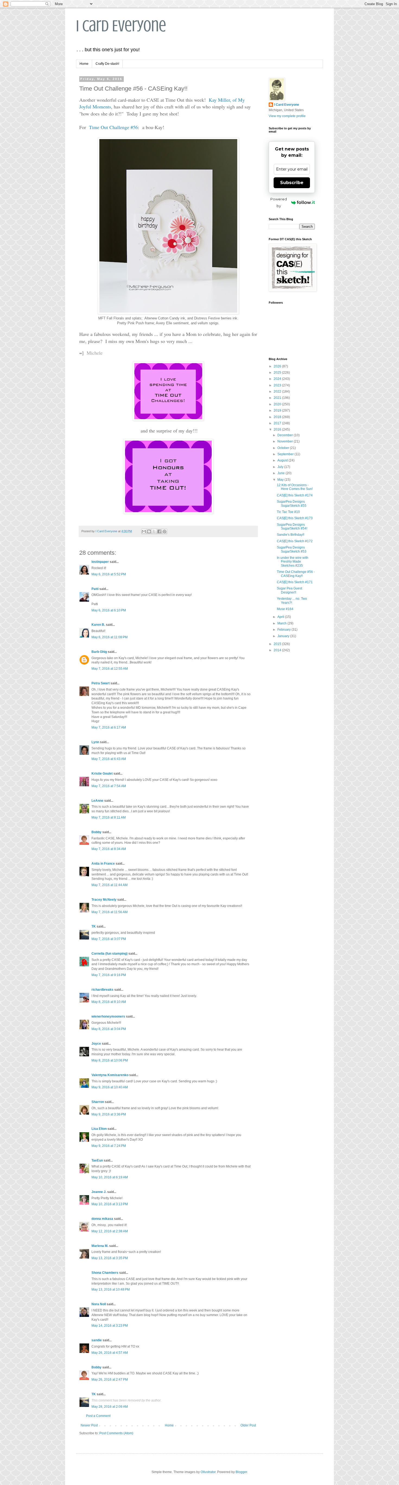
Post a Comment (98, 1416)
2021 (278, 398)
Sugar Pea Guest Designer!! (289, 590)
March (282, 623)
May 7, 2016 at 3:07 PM (108, 939)
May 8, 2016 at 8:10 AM (108, 1002)
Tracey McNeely (103, 900)
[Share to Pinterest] (164, 531)
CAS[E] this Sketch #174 (295, 495)
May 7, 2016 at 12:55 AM (109, 669)
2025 (278, 372)
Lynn (95, 742)
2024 (278, 379)
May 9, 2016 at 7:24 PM (108, 1146)
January (283, 636)
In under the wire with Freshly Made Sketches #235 (292, 561)
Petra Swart (100, 683)
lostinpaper (100, 562)
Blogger (241, 1472)
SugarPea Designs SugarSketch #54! (292, 526)
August (283, 460)
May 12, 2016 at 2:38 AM (109, 1231)
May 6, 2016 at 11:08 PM (109, 637)
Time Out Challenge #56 (113, 127)
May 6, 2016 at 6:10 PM (108, 610)
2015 (278, 644)
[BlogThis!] (149, 531)
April (281, 617)
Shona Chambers (104, 1273)
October (283, 448)
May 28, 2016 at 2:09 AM (109, 1407)
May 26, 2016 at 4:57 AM (109, 1353)
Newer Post (89, 1425)
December (285, 435)
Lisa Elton (99, 1129)
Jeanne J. (99, 1192)
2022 (278, 391)
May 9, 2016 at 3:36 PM (108, 1114)
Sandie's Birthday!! (290, 535)
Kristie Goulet (102, 773)
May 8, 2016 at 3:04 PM (108, 1029)
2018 (278, 417)
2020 (278, 404)
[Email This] (144, 531)
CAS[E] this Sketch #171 (295, 582)
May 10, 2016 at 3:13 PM (109, 1204)
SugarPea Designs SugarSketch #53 (291, 549)
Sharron (97, 1102)
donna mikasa (102, 1219)
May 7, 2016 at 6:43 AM (108, 759)
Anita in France (103, 863)
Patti (95, 589)
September (285, 454)
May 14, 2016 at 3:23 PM (109, 1325)
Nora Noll (98, 1304)
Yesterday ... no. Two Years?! (292, 600)
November (285, 441)
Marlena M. (99, 1246)
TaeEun (97, 1160)
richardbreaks (102, 990)
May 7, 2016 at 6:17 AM (108, 727)
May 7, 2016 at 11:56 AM (109, 912)
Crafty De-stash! (107, 64)
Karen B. (98, 625)
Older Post (248, 1425)
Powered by (278, 202)
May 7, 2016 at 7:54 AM (108, 786)
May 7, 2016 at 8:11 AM (108, 817)
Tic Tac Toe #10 (288, 512)
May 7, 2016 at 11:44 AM (109, 885)
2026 (278, 366)
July (280, 467)
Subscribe (291, 182)
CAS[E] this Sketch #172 (295, 541)
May (280, 480)
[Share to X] (154, 531)
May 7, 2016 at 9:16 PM (108, 975)
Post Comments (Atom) (116, 1433)
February (284, 629)
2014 (278, 650)
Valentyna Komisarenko (109, 1075)
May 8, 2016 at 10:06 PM (109, 1060)
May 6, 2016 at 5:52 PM (108, 574)
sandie (96, 1340)
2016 (278, 429)
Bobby (96, 832)
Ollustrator (208, 1472)
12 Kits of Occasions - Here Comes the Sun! (295, 487)
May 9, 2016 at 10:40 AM (109, 1087)
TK (93, 926)
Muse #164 (285, 609)
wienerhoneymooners (108, 1016)
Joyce (96, 1043)
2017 (278, 423)
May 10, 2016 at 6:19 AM (109, 1177)
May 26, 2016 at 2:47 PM (109, 1379)
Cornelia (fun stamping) (109, 953)
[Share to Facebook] (159, 531)
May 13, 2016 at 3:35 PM (109, 1258)
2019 (278, 410)
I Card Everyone (121, 26)
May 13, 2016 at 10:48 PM (110, 1289)
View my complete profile (287, 116)
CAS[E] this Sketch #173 (295, 518)
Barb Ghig (99, 652)
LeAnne (97, 801)
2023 (278, 385)
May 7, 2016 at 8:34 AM (108, 849)
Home (84, 64)
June (281, 473)
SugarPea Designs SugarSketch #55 (291, 503)
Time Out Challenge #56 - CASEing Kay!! (296, 574)
